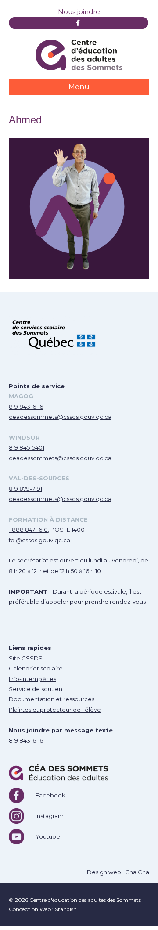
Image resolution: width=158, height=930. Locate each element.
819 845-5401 (26, 447)
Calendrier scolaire (36, 668)
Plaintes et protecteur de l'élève (55, 709)
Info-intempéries (32, 678)
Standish (66, 909)
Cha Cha (137, 872)
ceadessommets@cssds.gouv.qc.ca (60, 416)
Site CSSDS (26, 658)
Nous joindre (79, 11)
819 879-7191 (25, 488)
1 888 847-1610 (28, 529)
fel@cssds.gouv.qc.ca (39, 540)
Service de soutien (35, 688)
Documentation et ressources (51, 699)
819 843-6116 (26, 406)
